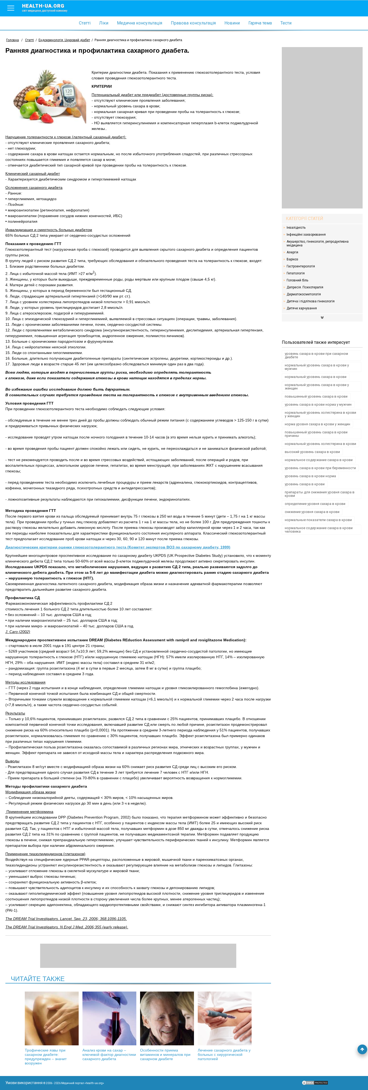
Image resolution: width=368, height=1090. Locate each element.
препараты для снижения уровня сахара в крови (320, 494)
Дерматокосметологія (304, 294)
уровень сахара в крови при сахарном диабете (316, 355)
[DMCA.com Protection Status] (314, 1084)
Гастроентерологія (301, 266)
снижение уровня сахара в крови (312, 512)
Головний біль (297, 280)
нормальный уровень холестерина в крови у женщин (320, 414)
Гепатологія (296, 273)
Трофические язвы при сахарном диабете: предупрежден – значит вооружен (46, 1056)
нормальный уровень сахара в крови (315, 377)
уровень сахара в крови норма (310, 476)
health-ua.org (44, 7)
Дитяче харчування (302, 308)
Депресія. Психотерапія (305, 287)
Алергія (292, 252)
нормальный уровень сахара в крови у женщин (317, 386)
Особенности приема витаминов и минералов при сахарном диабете (165, 1054)
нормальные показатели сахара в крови (318, 520)
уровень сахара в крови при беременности (320, 468)
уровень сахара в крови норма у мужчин (318, 404)
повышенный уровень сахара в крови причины (316, 434)
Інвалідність (296, 227)
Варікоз (292, 259)
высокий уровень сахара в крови (312, 452)
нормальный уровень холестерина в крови (320, 444)
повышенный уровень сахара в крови (316, 396)
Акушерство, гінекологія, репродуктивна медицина (318, 243)
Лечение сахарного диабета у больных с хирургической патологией (224, 1054)
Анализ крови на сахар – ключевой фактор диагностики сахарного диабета (109, 1054)
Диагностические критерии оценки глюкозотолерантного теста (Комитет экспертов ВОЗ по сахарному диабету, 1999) (117, 547)
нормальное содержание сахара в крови (319, 460)
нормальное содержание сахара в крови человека (319, 529)
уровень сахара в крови (305, 484)
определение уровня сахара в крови (315, 504)
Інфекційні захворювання (306, 234)
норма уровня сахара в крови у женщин (317, 424)
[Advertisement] (322, 127)
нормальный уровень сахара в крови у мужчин (317, 367)
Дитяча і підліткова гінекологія (311, 301)
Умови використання (24, 1083)
